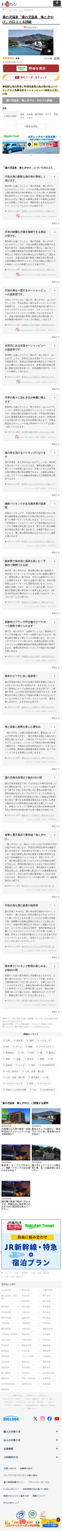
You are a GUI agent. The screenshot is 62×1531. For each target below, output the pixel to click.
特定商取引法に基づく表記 (35, 1488)
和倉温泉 (26, 1334)
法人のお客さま (12, 1440)
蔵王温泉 (5, 1306)
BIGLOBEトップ (11, 1502)
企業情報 (8, 1448)
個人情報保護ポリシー (14, 1482)
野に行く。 (41, 1402)
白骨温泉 (5, 1323)
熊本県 (19, 1040)
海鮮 (31, 1040)
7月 (22, 1053)
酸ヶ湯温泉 (6, 1373)
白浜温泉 (26, 1351)
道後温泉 (5, 1356)
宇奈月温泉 (27, 1340)
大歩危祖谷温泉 (8, 1384)
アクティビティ (46, 1046)
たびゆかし (17, 1405)
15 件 (57, 58)
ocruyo (27, 1399)
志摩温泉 (46, 1378)
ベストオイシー (20, 1402)
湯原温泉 (46, 1362)
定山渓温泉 (6, 1290)
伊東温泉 (26, 1329)
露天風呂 (35, 1077)
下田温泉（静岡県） (10, 1334)
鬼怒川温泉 (6, 1318)
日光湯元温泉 (48, 1373)
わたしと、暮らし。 (49, 1399)
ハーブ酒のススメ (29, 1408)
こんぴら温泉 (28, 1356)
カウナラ (51, 1402)
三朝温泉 (46, 1356)
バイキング (45, 1040)
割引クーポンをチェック (34, 77)
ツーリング (45, 1083)
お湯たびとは (17, 1395)
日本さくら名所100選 (16, 1090)
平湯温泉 (5, 1345)
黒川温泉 (26, 1367)
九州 (8, 1040)
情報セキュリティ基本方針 (16, 1495)
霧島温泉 (46, 1367)
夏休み (52, 1053)
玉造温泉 (5, 1362)
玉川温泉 (26, 1373)
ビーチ (22, 1065)
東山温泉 (46, 1301)
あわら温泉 (6, 1340)
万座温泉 (26, 1312)
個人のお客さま (12, 1431)
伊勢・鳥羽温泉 (29, 1378)
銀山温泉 (26, 1306)
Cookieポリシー (11, 1488)
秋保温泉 (26, 1301)
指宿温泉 (5, 1389)
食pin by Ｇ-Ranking (47, 1405)
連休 (8, 1059)
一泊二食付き (12, 1071)
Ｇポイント (43, 1395)
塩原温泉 (26, 1318)
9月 (7, 1046)
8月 (32, 1053)
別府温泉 (5, 1367)
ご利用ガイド (31, 1395)
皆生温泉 (26, 1362)
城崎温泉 (46, 1345)
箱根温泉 (5, 1378)
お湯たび (35, 1399)
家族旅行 (10, 1053)
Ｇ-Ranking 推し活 (31, 1405)
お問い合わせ (10, 1468)
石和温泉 (46, 1323)
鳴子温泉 (46, 1295)
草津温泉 (46, 1306)
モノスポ (31, 1402)
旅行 (33, 1065)
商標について (39, 1495)
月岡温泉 (26, 1323)
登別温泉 (26, 1290)
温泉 (18, 1059)
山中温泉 (46, 1334)
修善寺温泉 (47, 1329)
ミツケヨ (7, 1405)
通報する (56, 223)
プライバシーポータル (38, 1482)
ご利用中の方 (11, 1457)
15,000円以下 (48, 1090)
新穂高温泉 (27, 1345)
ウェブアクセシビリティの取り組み (20, 1475)
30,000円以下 (48, 1065)
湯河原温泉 (6, 1329)
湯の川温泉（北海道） (9, 1297)
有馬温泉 (5, 1351)
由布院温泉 (27, 1384)
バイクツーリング (14, 1083)
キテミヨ (8, 1402)
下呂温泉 (46, 1340)
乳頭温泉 (26, 1295)
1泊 (34, 1090)
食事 (42, 1059)
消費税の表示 (26, 1468)
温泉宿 (9, 1065)
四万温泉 (46, 1312)
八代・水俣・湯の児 (34, 1071)
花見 (31, 1083)
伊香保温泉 (6, 1312)
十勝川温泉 (47, 1290)
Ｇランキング (8, 1399)
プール (18, 1046)
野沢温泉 (46, 1318)
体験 (30, 1046)
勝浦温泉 (46, 1351)
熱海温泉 (46, 1384)
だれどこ (18, 1399)
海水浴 (30, 1059)
